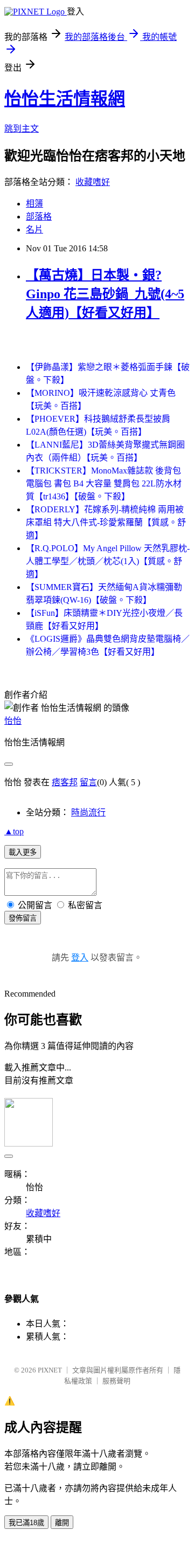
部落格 (39, 216)
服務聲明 (116, 1381)
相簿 (34, 203)
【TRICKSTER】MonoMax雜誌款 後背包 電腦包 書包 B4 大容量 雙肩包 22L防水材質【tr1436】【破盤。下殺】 (104, 483)
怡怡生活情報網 (64, 98)
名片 (34, 229)
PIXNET (50, 1370)
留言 (88, 782)
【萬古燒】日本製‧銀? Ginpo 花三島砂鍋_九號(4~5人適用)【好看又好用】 (105, 294)
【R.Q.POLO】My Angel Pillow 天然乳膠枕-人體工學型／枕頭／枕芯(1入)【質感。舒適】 (108, 561)
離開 (62, 1523)
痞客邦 (65, 782)
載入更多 (23, 852)
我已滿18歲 (26, 1523)
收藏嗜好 (92, 182)
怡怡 (13, 720)
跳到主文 (21, 128)
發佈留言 (23, 918)
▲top (14, 831)
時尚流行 (88, 812)
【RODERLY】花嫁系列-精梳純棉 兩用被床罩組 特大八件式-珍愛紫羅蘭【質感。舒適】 (106, 522)
